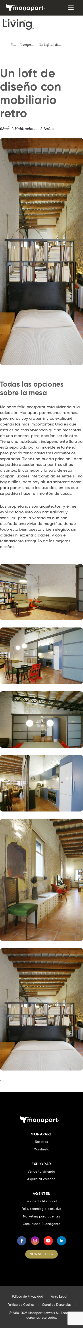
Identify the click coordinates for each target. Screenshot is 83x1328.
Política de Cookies (21, 1305)
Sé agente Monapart (42, 1201)
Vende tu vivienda (41, 1172)
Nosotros (41, 1142)
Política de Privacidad (27, 1296)
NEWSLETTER (42, 1254)
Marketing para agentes (41, 1216)
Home (15, 45)
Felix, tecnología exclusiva (41, 1209)
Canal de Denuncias (56, 1305)
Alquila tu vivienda (41, 1179)
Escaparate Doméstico (29, 45)
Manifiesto (41, 1149)
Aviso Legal (59, 1296)
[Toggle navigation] (70, 7)
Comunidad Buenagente (41, 1224)
